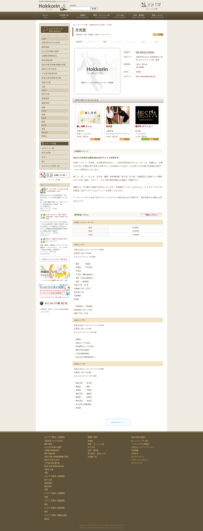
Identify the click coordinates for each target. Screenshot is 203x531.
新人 (43, 161)
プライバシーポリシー (140, 459)
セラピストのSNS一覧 (51, 166)
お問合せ (134, 453)
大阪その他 (46, 82)
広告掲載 (134, 450)
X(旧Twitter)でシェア (118, 422)
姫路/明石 (45, 102)
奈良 (43, 128)
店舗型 (90, 440)
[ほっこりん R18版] (152, 4)
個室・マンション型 (96, 444)
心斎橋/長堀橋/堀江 (49, 55)
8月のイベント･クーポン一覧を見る (54, 259)
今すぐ (44, 157)
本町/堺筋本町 (47, 60)
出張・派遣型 (93, 450)
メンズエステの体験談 (140, 444)
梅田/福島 (45, 46)
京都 (43, 114)
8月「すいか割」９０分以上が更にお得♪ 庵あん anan (57, 190)
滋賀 (43, 121)
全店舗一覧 (92, 456)
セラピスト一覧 (48, 148)
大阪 (43, 86)
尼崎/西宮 (45, 98)
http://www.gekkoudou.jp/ (145, 76)
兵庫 (43, 107)
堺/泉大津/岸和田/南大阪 (51, 77)
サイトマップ (136, 463)
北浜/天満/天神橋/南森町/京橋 (53, 64)
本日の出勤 (46, 152)
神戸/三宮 (45, 94)
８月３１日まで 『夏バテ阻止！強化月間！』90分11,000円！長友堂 (57, 216)
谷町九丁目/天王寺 (49, 69)
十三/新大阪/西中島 (49, 73)
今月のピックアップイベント (143, 447)
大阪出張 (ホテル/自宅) (51, 42)
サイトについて (137, 456)
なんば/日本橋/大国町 (50, 51)
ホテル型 (91, 447)
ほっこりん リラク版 (139, 440)
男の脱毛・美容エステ (97, 453)
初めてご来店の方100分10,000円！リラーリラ (56, 240)
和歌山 (44, 136)
